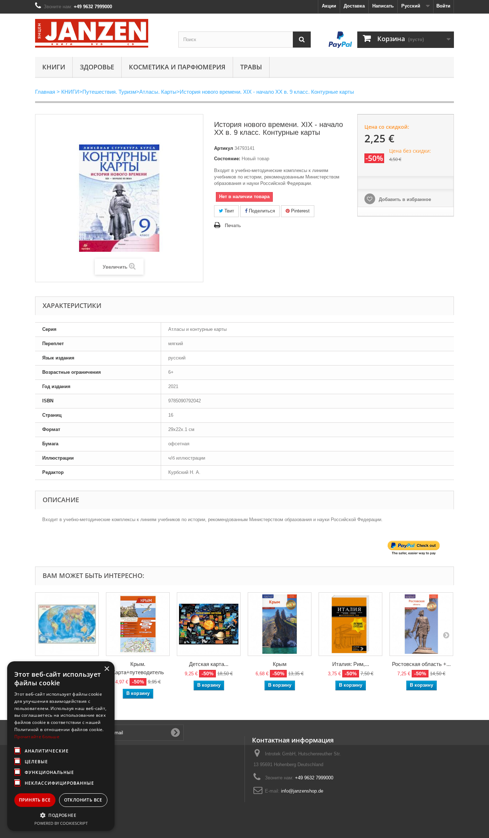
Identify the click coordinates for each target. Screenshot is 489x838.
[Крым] (279, 624)
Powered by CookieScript (61, 823)
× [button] (106, 669)
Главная (45, 92)
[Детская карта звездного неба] (209, 624)
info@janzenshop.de (302, 791)
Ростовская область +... (421, 664)
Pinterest (300, 211)
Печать (233, 225)
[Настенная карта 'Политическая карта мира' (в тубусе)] (67, 624)
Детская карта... (208, 664)
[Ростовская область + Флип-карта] (421, 624)
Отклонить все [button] (83, 800)
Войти (443, 6)
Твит (228, 211)
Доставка (354, 6)
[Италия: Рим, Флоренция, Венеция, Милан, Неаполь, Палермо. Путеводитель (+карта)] (350, 624)
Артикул (223, 148)
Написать (383, 6)
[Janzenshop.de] (101, 33)
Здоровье (97, 67)
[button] (60, 815)
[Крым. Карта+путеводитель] (138, 624)
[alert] (61, 746)
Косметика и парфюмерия (177, 67)
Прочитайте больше (36, 737)
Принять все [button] (34, 800)
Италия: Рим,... (350, 664)
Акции (329, 6)
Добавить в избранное (404, 199)
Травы (251, 67)
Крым (279, 664)
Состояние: (227, 158)
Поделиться (261, 211)
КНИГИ (53, 67)
